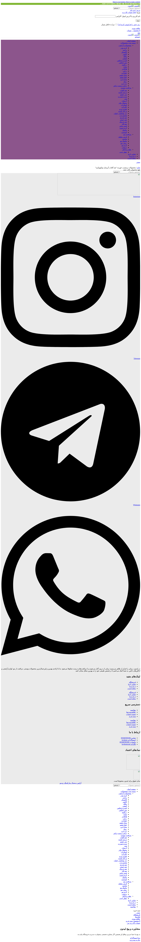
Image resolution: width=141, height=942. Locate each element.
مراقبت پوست (126, 88)
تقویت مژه (123, 109)
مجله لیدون (131, 688)
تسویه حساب (131, 714)
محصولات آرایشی (125, 45)
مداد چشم (123, 75)
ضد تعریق (123, 118)
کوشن (124, 58)
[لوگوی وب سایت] (137, 6)
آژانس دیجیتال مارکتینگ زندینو (70, 783)
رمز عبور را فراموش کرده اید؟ (129, 25)
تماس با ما (132, 684)
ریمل (125, 81)
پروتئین (124, 147)
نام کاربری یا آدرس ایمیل (128, 16)
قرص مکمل (122, 137)
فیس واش (123, 126)
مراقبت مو (127, 134)
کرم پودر (124, 48)
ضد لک (124, 124)
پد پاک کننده (122, 111)
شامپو (124, 139)
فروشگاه (132, 682)
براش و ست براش (120, 86)
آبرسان (124, 101)
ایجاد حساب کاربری (129, 12)
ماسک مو (123, 141)
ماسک (124, 130)
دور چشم (123, 94)
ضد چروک (123, 122)
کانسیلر (124, 52)
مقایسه (133, 710)
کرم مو (124, 145)
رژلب (125, 71)
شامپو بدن (123, 115)
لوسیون (124, 132)
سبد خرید (132, 716)
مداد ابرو (124, 79)
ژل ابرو (124, 84)
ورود (138, 20)
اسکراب (124, 105)
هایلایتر (124, 69)
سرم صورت (122, 97)
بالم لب (124, 107)
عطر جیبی (123, 152)
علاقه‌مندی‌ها (131, 712)
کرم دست (123, 128)
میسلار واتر (123, 103)
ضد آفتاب (123, 90)
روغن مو (124, 143)
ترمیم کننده (123, 92)
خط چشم (123, 77)
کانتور (125, 54)
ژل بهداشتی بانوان (120, 113)
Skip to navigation (119, 2)
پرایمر (125, 50)
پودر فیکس (123, 63)
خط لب (124, 73)
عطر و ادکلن (126, 149)
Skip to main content (133, 2)
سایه (125, 67)
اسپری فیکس (122, 60)
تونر (125, 99)
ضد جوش (123, 120)
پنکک (125, 56)
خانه (138, 168)
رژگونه (124, 65)
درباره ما (132, 686)
